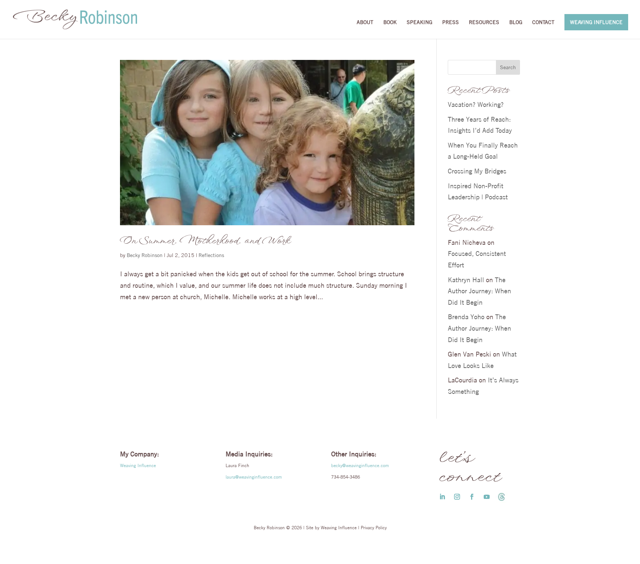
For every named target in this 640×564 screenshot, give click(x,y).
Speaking (419, 23)
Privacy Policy (374, 527)
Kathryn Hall (466, 280)
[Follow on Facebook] (472, 497)
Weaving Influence (596, 22)
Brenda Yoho (466, 317)
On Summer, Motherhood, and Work (205, 241)
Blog (515, 23)
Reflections (211, 255)
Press (450, 23)
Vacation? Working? (476, 104)
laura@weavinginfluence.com (254, 477)
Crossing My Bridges (477, 171)
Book (390, 23)
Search (508, 67)
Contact (543, 23)
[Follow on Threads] (501, 497)
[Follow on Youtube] (487, 497)
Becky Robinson (145, 255)
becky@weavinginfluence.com (360, 465)
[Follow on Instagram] (457, 497)
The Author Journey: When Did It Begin (479, 291)
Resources (484, 23)
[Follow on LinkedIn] (442, 497)
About (365, 23)
